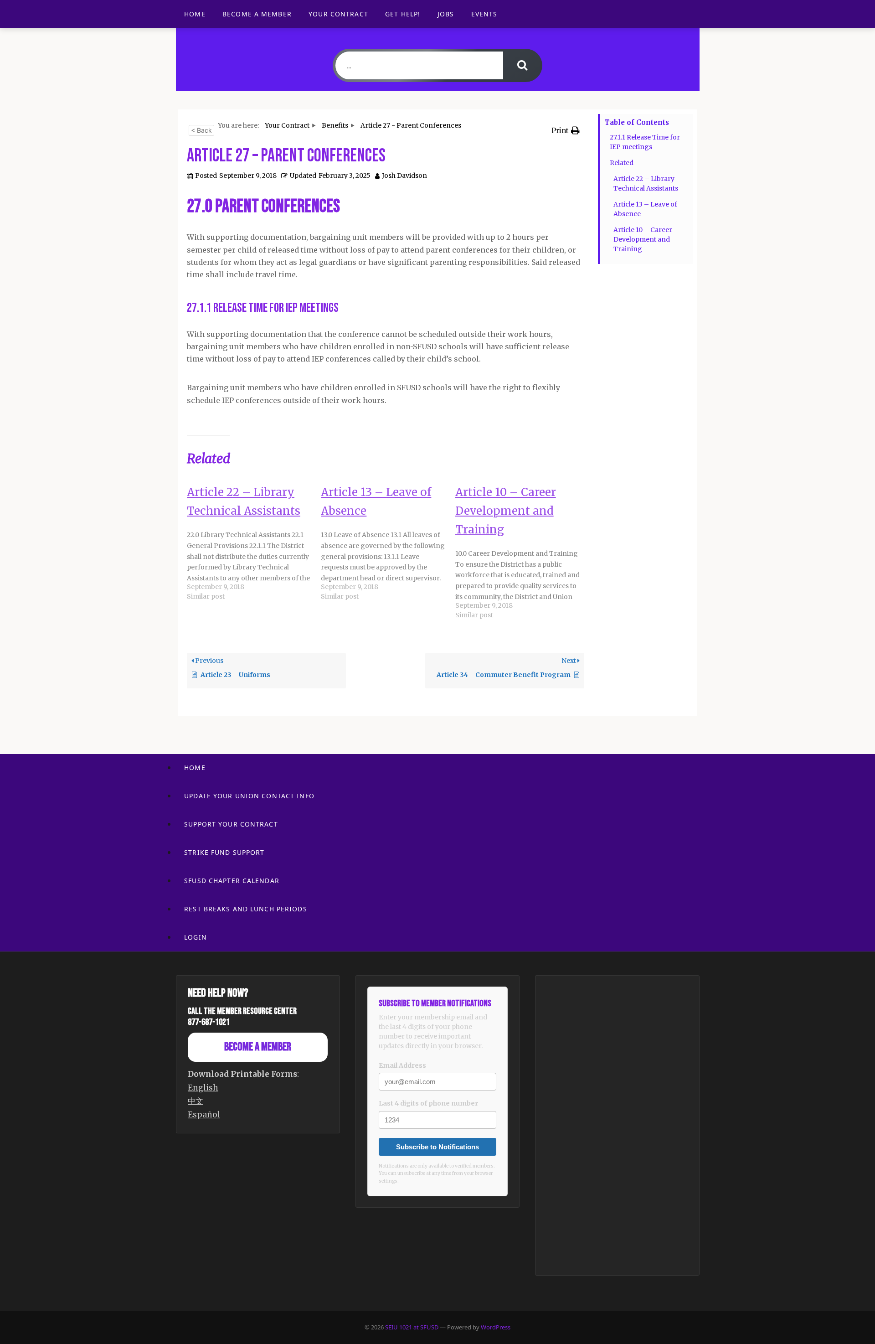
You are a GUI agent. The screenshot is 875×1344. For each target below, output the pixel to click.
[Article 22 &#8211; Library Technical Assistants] (254, 543)
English (203, 1088)
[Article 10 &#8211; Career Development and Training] (522, 553)
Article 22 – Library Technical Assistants (645, 183)
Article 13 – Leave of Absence (645, 209)
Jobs (446, 14)
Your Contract (338, 14)
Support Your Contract (231, 824)
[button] (565, 130)
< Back (201, 130)
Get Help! (402, 14)
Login (195, 937)
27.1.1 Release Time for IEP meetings (645, 142)
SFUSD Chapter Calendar (231, 880)
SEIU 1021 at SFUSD (412, 1327)
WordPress (495, 1327)
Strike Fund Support (224, 852)
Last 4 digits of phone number (428, 1103)
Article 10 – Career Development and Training (642, 239)
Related (621, 163)
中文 (195, 1101)
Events (484, 14)
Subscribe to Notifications (437, 1147)
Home (194, 14)
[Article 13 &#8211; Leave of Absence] (388, 543)
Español (204, 1115)
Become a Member (257, 14)
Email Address (402, 1065)
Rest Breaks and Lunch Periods (245, 909)
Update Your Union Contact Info (249, 795)
